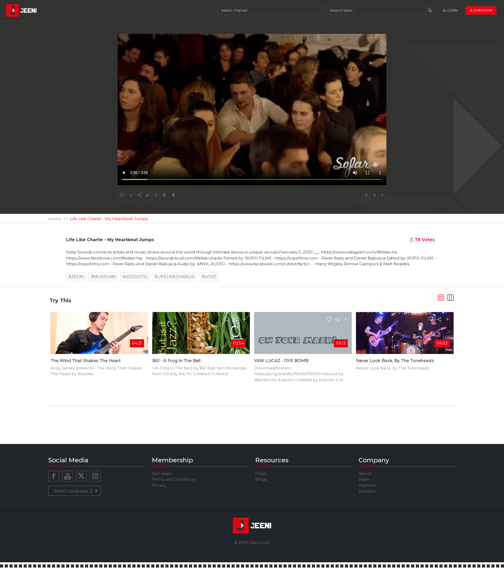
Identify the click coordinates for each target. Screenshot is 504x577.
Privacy (159, 485)
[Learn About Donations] (173, 195)
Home (54, 218)
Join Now (482, 10)
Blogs (260, 479)
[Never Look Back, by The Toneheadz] (405, 338)
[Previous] (366, 195)
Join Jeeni (162, 473)
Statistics (367, 491)
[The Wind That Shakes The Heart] (99, 339)
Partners (367, 485)
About (365, 473)
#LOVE (209, 276)
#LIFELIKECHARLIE (174, 276)
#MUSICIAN (103, 276)
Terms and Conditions (173, 479)
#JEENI (76, 276)
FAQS (260, 473)
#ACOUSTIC (135, 276)
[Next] (374, 195)
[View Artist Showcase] (164, 195)
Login (452, 10)
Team (364, 479)
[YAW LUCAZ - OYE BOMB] (303, 338)
